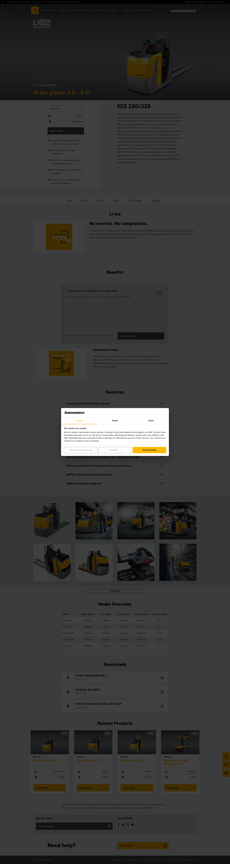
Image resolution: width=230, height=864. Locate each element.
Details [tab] (115, 421)
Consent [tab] (79, 421)
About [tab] (151, 421)
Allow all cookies (149, 450)
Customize (113, 450)
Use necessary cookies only (80, 450)
